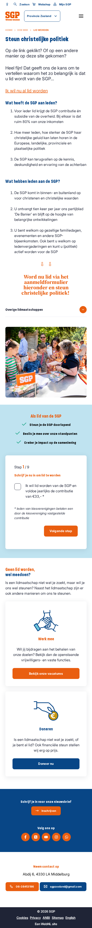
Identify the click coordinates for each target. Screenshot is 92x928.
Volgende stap (61, 531)
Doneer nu (46, 763)
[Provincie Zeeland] (12, 16)
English (70, 918)
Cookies (22, 918)
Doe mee (22, 30)
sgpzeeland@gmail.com (66, 886)
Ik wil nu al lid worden (26, 90)
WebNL (46, 924)
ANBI (46, 918)
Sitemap (58, 918)
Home (9, 30)
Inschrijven (49, 810)
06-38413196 (25, 886)
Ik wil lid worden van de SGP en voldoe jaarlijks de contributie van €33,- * (50, 491)
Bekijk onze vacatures (46, 673)
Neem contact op (46, 867)
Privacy (35, 918)
